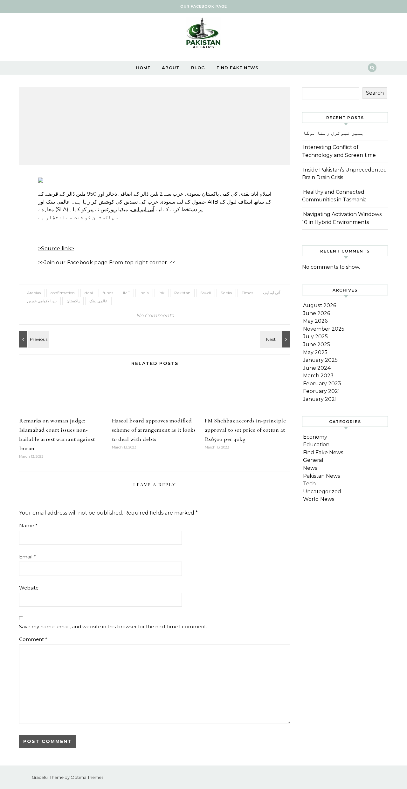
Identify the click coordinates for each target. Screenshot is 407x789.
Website (28, 588)
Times (247, 292)
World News (318, 499)
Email (27, 557)
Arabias (34, 292)
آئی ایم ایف (142, 209)
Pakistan (182, 292)
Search (375, 93)
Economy (315, 437)
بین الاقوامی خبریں (42, 301)
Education (316, 445)
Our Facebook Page (203, 6)
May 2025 (315, 352)
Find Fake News (238, 67)
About (171, 67)
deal (89, 292)
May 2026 (315, 321)
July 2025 (315, 337)
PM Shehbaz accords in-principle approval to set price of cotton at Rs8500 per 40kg (245, 429)
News (310, 468)
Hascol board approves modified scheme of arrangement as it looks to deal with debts (154, 429)
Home (143, 67)
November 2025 (323, 329)
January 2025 (320, 360)
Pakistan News (321, 476)
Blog (198, 67)
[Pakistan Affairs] (203, 34)
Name (28, 526)
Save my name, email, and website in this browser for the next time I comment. (113, 627)
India (144, 292)
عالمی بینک (58, 202)
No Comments (155, 316)
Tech (309, 484)
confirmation (63, 292)
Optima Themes (87, 777)
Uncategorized (322, 492)
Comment (33, 639)
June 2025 (316, 344)
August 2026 (319, 305)
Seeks (226, 292)
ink (161, 292)
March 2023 (318, 376)
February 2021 (321, 391)
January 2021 (320, 399)
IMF (126, 292)
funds (108, 292)
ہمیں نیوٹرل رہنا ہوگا (333, 133)
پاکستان (210, 194)
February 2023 (322, 384)
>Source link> (56, 249)
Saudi (205, 292)
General (313, 460)
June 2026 (316, 313)
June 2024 (317, 368)
